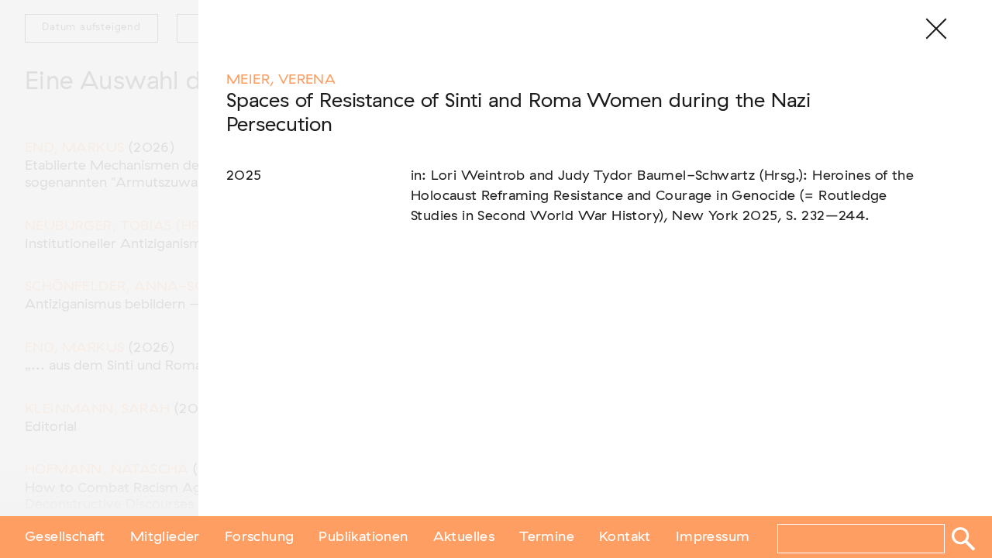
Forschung (259, 537)
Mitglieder (165, 537)
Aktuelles (464, 537)
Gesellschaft (65, 537)
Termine (546, 537)
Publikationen (363, 537)
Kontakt (625, 537)
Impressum (713, 537)
